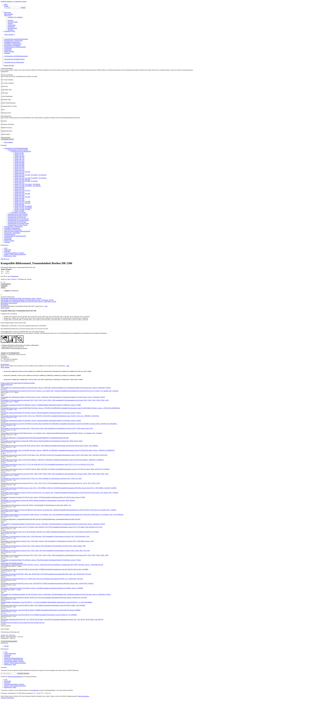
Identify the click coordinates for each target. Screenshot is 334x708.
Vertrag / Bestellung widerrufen (9, 641)
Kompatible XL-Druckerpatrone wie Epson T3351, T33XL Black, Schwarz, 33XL (71, 541)
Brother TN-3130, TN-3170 (22, 190)
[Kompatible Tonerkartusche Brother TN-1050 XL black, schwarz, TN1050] (22, 497)
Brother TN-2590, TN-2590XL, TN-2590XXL (28, 186)
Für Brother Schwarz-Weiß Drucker (21, 151)
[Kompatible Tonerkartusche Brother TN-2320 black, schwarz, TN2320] (21, 298)
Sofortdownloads (12, 28)
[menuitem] (168, 4)
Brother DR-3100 (19, 189)
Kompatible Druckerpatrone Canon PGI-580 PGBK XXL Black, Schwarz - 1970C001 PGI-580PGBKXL (90, 408)
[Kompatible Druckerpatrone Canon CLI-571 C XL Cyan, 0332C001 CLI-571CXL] (24, 464)
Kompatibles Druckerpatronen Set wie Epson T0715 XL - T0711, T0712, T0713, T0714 (75, 483)
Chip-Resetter (8, 237)
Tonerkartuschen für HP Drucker (17, 217)
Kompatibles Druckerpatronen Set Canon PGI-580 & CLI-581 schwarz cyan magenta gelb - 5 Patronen (87, 510)
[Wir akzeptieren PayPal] (5, 259)
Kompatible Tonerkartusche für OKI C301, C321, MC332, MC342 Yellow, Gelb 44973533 (78, 619)
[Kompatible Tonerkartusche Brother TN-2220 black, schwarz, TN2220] (21, 560)
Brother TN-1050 (19, 157)
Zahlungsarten (11, 25)
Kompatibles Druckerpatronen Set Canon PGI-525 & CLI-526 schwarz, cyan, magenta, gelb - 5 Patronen (89, 492)
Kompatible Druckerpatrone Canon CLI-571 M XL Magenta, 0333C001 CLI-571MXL (75, 532)
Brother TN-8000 (19, 211)
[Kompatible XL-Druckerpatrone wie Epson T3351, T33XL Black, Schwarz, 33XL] (24, 541)
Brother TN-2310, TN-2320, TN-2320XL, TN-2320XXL (31, 178)
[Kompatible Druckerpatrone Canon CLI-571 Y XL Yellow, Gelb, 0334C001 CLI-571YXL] (26, 527)
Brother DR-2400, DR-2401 (22, 179)
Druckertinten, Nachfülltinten (12, 233)
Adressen (10, 23)
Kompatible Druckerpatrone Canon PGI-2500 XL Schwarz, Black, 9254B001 (66, 569)
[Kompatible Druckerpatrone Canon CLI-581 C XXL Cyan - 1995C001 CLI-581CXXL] (26, 416)
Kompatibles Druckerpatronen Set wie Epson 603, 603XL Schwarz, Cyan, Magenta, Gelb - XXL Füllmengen (93, 514)
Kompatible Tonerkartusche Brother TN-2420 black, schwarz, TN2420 (61, 420)
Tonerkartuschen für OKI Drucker (17, 222)
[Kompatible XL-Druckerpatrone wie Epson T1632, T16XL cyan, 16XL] (21, 478)
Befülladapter (8, 239)
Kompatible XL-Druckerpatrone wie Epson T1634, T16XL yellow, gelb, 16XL (68, 550)
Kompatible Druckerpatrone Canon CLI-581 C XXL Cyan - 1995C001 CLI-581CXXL (75, 416)
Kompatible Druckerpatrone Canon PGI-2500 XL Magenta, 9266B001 (61, 610)
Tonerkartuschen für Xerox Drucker (17, 225)
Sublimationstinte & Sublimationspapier (15, 236)
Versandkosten (34, 690)
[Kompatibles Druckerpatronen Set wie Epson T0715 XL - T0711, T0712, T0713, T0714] (26, 483)
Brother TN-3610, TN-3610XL (23, 207)
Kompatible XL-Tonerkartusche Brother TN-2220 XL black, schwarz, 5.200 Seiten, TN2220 (79, 524)
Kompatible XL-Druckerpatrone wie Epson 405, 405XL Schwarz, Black (62, 441)
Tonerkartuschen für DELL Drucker (17, 215)
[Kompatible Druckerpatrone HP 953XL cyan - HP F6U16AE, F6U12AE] (22, 578)
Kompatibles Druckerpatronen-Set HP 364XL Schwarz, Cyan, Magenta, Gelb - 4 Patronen (77, 433)
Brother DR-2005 (19, 165)
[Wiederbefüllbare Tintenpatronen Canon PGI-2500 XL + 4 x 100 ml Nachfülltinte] (24, 602)
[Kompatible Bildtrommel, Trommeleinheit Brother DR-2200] (18, 438)
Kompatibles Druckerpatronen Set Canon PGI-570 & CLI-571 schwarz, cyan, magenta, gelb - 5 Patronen (89, 391)
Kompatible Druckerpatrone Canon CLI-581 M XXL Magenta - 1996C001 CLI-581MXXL (78, 459)
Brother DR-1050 (19, 156)
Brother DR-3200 (19, 192)
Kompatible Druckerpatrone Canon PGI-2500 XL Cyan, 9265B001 (58, 615)
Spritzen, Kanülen (9, 240)
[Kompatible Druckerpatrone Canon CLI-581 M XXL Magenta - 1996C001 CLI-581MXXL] (27, 459)
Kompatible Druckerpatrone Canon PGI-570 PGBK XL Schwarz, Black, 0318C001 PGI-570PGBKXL (88, 423)
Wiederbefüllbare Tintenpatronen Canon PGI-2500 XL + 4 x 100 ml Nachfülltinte (69, 602)
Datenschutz (7, 249)
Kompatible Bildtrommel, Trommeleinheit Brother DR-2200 (52, 438)
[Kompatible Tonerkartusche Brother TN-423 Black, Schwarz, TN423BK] (22, 588)
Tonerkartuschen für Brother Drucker (18, 150)
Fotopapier (7, 242)
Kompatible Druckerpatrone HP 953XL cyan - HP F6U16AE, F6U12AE (63, 578)
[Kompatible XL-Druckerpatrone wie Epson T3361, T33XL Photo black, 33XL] (23, 536)
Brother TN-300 (19, 154)
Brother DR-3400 (19, 200)
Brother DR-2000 (19, 162)
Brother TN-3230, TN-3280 (22, 193)
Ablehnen (3, 698)
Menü (5, 4)
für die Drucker (13, 303)
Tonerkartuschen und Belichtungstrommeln (16, 148)
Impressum (7, 251)
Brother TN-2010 (19, 168)
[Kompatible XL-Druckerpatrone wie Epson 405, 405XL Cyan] (19, 505)
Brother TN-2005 (19, 167)
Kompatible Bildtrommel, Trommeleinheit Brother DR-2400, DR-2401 (60, 519)
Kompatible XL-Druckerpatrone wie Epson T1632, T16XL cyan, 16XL (62, 478)
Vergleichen (4, 286)
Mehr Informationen (83, 696)
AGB (5, 248)
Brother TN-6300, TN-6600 (22, 209)
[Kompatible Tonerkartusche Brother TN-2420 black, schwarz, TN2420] (21, 420)
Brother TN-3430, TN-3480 (22, 201)
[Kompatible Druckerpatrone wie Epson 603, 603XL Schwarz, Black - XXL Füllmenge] (25, 445)
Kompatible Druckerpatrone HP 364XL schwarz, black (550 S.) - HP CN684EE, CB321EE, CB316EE (87, 488)
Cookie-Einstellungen (10, 653)
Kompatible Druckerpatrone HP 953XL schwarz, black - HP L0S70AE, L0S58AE (70, 583)
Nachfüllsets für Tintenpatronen (12, 229)
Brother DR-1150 (19, 159)
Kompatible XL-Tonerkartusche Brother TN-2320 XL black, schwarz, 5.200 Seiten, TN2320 (79, 397)
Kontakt (6, 646)
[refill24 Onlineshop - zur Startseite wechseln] (13, 1)
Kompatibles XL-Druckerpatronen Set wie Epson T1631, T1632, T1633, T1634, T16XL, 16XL (82, 400)
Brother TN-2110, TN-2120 (22, 171)
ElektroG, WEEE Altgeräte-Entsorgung (15, 254)
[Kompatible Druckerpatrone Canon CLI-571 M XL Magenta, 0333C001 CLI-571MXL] (26, 532)
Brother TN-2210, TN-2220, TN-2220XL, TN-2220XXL (31, 175)
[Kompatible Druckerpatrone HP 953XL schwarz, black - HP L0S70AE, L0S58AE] (24, 583)
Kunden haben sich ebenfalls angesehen (24, 383)
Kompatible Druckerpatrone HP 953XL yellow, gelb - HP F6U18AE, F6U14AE (69, 574)
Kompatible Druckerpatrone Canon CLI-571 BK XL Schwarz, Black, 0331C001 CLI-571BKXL (83, 469)
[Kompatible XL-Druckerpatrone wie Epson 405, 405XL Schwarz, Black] (21, 441)
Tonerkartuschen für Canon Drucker (18, 214)
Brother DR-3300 (19, 195)
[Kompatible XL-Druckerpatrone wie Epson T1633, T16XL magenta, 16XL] (22, 546)
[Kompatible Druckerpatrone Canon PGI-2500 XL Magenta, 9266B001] (21, 610)
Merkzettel (10, 29)
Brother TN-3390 (19, 198)
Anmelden (11, 17)
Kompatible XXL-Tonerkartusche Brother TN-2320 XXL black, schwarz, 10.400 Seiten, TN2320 (83, 387)
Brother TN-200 (19, 153)
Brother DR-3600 (19, 204)
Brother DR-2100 (19, 170)
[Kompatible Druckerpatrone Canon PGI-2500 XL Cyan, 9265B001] (20, 615)
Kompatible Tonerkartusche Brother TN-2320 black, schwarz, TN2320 (61, 412)
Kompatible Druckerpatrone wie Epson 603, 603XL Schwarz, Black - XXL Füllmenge (74, 445)
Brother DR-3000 (19, 187)
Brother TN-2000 (19, 164)
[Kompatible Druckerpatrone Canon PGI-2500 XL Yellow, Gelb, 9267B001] (22, 605)
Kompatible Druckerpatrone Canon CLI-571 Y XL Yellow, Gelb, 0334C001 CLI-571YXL (77, 527)
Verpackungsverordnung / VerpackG (14, 253)
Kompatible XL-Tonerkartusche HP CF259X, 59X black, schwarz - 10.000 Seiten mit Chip (78, 564)
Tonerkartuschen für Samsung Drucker (18, 223)
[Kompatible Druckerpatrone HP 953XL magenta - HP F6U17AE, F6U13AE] (23, 597)
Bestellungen (11, 26)
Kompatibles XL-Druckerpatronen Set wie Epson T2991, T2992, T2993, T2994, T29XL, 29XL (82, 474)
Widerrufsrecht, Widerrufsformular (13, 659)
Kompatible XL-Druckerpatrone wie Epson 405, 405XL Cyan (54, 505)
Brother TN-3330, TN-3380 (22, 197)
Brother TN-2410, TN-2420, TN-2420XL (26, 181)
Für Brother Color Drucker (18, 212)
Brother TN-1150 (19, 160)
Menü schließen (8, 14)
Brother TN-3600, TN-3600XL (23, 206)
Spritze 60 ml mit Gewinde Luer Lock (33, 622)
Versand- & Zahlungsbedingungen (13, 658)
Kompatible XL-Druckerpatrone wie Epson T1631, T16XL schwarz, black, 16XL (70, 428)
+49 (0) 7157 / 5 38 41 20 (8, 635)
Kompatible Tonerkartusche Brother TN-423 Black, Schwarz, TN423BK (63, 588)
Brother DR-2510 (19, 182)
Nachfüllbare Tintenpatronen (12, 228)
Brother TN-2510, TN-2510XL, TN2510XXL (27, 184)
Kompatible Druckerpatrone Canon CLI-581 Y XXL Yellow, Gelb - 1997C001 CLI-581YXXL (81, 455)
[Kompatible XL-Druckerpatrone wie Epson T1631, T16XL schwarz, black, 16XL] (24, 428)
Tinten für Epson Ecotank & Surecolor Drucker (17, 231)
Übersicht (10, 20)
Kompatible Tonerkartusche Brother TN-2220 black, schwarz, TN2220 (61, 560)
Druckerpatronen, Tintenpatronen (13, 226)
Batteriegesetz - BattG (10, 256)
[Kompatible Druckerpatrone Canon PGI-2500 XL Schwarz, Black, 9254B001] (23, 569)
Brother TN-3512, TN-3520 (22, 203)
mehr (45, 306)
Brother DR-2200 (19, 173)
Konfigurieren (10, 698)
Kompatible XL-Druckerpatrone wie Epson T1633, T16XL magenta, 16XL (65, 546)
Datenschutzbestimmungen (15, 676)
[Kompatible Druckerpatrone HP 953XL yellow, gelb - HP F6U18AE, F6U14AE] (24, 574)
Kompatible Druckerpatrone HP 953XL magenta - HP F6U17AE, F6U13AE (66, 597)
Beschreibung (4, 303)
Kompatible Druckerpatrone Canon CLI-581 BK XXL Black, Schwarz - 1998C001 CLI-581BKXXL (87, 450)
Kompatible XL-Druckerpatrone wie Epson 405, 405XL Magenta (57, 500)
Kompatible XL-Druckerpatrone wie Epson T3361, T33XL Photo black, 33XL (68, 536)
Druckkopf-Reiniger (9, 234)
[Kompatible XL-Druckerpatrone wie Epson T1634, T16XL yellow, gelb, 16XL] (23, 550)
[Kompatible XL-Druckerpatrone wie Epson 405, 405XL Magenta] (20, 500)
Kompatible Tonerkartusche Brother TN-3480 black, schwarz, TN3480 (61, 405)
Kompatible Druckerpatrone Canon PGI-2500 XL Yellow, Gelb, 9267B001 (64, 605)
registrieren (20, 17)
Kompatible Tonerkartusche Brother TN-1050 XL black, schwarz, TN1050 (64, 497)
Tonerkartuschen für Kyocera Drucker (18, 218)
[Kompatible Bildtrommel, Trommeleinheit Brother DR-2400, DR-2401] (21, 519)
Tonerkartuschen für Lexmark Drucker (18, 220)
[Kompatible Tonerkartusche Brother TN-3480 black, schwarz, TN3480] (21, 405)
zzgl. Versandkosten (13, 276)
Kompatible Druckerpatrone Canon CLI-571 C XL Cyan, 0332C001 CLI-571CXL (71, 464)
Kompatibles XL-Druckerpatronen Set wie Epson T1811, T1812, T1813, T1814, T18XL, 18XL (82, 555)
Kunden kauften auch (7, 383)
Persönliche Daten (13, 22)
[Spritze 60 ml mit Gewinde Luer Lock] (12, 622)
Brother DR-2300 (19, 176)
